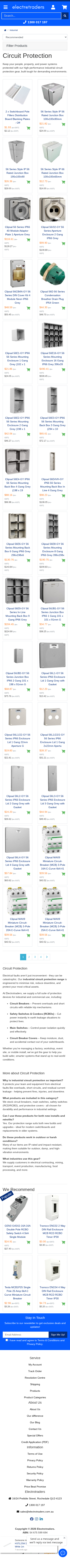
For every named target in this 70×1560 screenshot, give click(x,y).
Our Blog (35, 1422)
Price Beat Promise (35, 1486)
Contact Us (35, 1429)
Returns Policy (35, 1466)
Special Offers (35, 1435)
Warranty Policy (35, 1480)
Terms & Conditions (49, 1340)
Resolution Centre (35, 1377)
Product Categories (35, 1397)
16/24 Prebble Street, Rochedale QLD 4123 (36, 1498)
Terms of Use (35, 1453)
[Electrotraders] (28, 7)
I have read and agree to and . (36, 1342)
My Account (35, 1364)
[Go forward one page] (47, 957)
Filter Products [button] (16, 46)
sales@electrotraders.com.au (37, 1511)
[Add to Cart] (28, 128)
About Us (35, 1409)
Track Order (35, 1371)
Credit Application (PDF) (35, 1442)
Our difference (35, 1415)
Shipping (35, 1384)
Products (35, 1390)
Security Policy (35, 1473)
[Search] (65, 15)
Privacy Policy (34, 1344)
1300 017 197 (37, 22)
